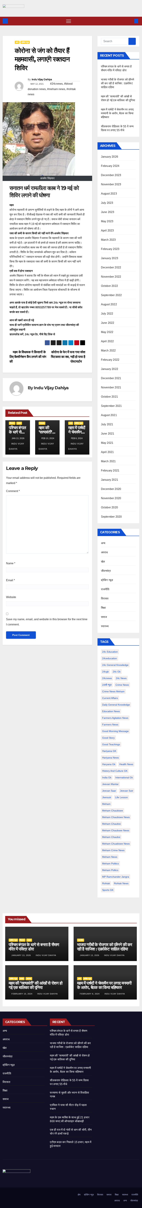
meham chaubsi (111, 837)
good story (108, 737)
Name (10, 563)
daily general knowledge (116, 704)
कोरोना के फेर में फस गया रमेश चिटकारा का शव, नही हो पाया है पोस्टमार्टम (68, 356)
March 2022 (108, 350)
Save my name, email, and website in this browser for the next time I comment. (46, 622)
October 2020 (109, 507)
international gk (124, 777)
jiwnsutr (106, 797)
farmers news (110, 724)
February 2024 (110, 165)
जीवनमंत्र (106, 570)
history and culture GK (114, 770)
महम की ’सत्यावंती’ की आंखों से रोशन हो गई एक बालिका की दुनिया (35, 985)
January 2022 (109, 368)
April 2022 (107, 341)
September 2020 (111, 516)
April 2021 (107, 452)
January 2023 (109, 258)
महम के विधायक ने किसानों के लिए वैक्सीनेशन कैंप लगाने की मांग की (28, 356)
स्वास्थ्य (42, 423)
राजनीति (105, 589)
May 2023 (107, 221)
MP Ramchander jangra (115, 876)
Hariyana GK (109, 751)
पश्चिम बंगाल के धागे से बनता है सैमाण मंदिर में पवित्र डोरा (34, 946)
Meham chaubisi (111, 823)
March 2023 (108, 239)
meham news (109, 856)
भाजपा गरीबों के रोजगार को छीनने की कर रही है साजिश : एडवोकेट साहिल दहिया (117, 83)
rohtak (106, 883)
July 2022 (107, 313)
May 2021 (107, 442)
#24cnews (56, 83)
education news (111, 711)
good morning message (115, 731)
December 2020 (111, 488)
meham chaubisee (112, 810)
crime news (122, 684)
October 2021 (109, 396)
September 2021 (111, 405)
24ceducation (109, 658)
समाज (19, 423)
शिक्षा (103, 607)
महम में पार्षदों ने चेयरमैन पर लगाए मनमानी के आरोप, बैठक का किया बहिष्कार (117, 113)
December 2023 (111, 175)
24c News (121, 678)
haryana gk (108, 764)
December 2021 (111, 378)
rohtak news (121, 883)
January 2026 (109, 156)
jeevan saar (109, 790)
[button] (130, 21)
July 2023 (107, 202)
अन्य (17, 42)
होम (79, 1194)
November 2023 (111, 184)
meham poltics (110, 870)
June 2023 (107, 212)
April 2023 (107, 230)
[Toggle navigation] (68, 21)
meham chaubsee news (115, 830)
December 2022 (111, 267)
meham (106, 804)
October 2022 (109, 285)
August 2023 (109, 193)
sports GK (107, 890)
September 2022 (111, 295)
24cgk (105, 671)
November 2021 (111, 387)
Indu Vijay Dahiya (42, 79)
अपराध (104, 552)
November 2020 (111, 498)
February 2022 (110, 359)
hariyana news (110, 757)
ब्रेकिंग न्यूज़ (25, 42)
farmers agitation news (115, 718)
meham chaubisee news (116, 817)
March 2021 (108, 461)
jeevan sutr (126, 790)
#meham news (56, 89)
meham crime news (113, 850)
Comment (13, 491)
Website (11, 597)
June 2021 (107, 433)
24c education (110, 651)
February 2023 (110, 248)
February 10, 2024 (22, 994)
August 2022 (109, 304)
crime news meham (113, 691)
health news (126, 764)
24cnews (107, 678)
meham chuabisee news (116, 843)
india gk (106, 777)
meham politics (110, 863)
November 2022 (111, 276)
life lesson (121, 797)
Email (10, 580)
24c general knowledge (115, 665)
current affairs (110, 698)
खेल (103, 561)
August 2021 (109, 415)
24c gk (117, 671)
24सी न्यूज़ (107, 684)
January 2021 (109, 479)
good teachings (111, 744)
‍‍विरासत (12, 423)
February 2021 (110, 470)
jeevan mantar (110, 784)
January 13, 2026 (21, 955)
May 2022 (107, 332)
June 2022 (107, 322)
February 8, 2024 (90, 994)
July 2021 (107, 424)
